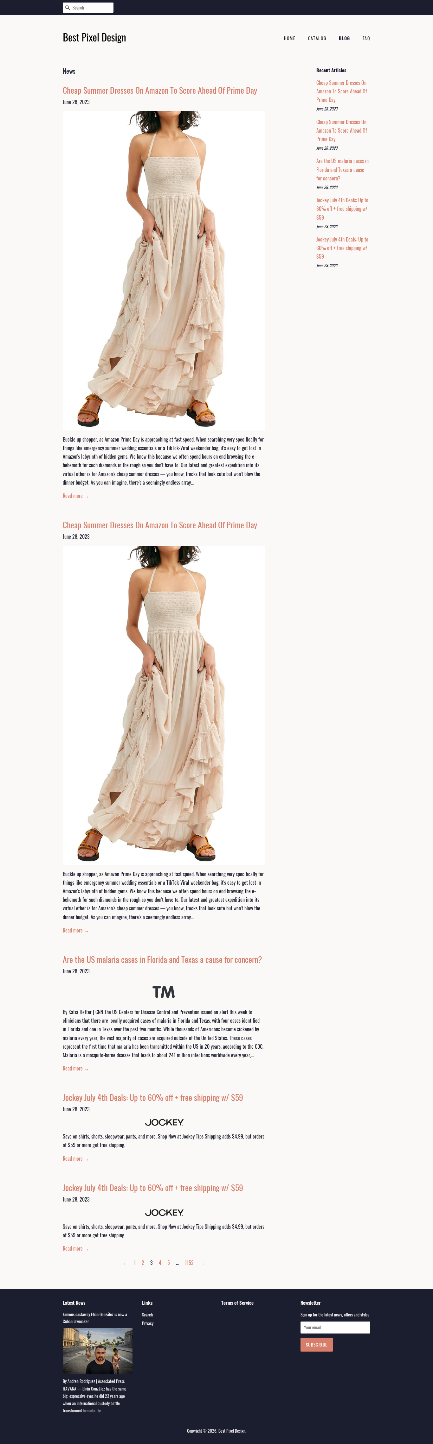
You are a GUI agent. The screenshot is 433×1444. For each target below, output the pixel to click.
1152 (189, 1262)
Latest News (74, 1302)
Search (147, 1314)
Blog (344, 38)
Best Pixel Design (231, 1431)
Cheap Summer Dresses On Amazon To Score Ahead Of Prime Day (160, 90)
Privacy (147, 1323)
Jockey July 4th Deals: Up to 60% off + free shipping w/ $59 (153, 1097)
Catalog (317, 38)
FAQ (366, 38)
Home (290, 38)
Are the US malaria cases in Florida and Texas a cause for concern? (162, 959)
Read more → (76, 495)
